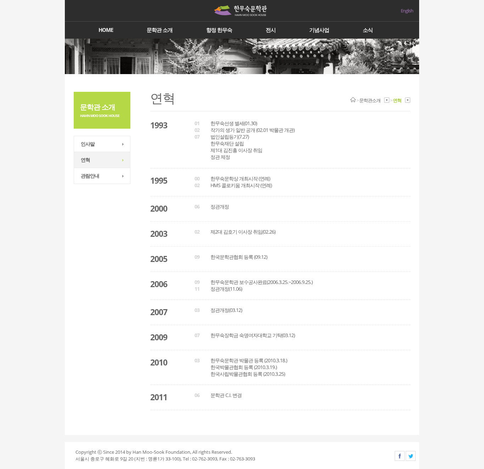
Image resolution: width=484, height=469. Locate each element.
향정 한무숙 (219, 29)
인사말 (102, 143)
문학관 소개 (160, 29)
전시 (271, 29)
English (407, 11)
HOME (106, 29)
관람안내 (102, 175)
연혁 (102, 159)
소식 (368, 29)
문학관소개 (370, 100)
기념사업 (319, 29)
